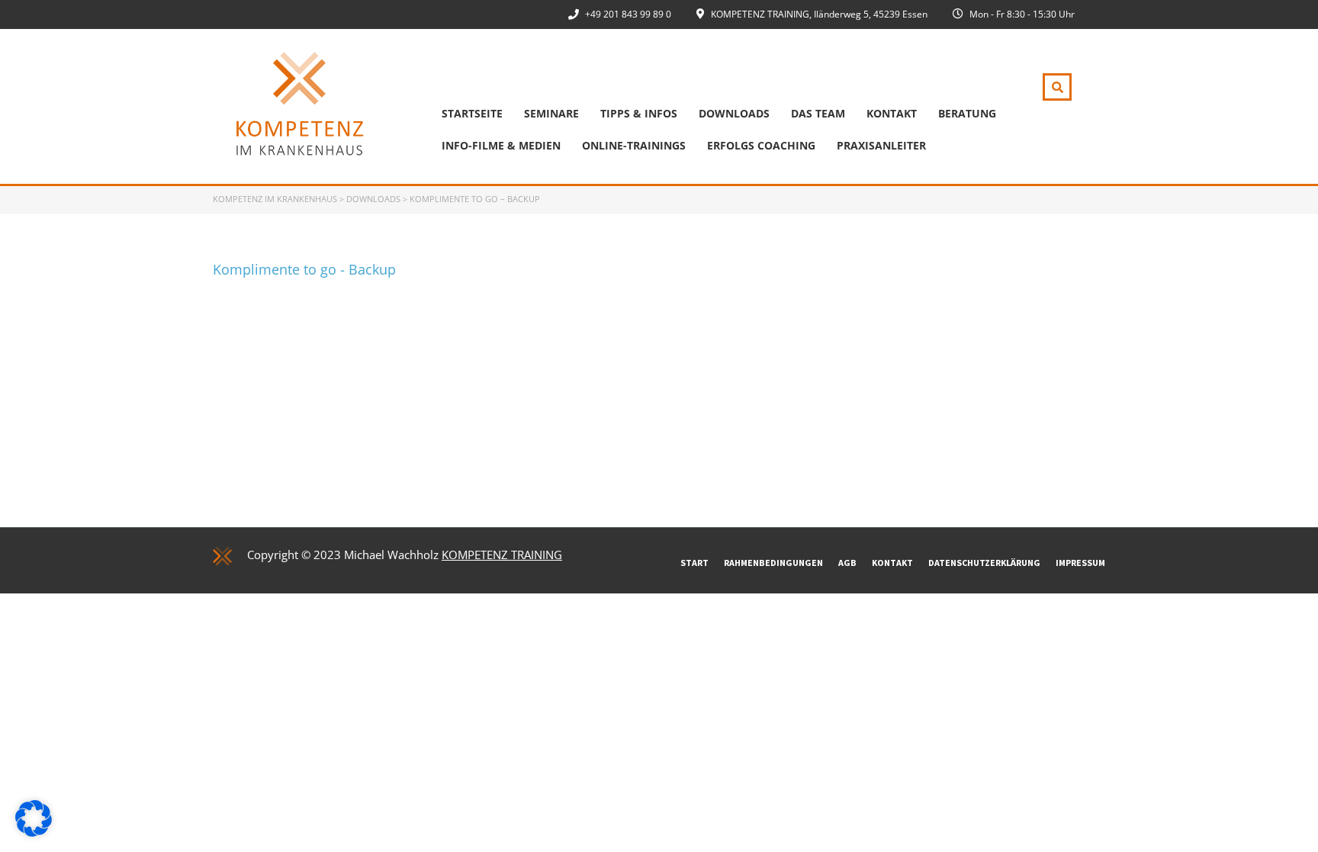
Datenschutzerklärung (984, 562)
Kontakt (891, 113)
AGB (847, 562)
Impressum (1080, 562)
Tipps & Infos (638, 113)
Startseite (472, 113)
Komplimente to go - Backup (304, 269)
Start (694, 562)
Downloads (734, 113)
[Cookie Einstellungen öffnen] (33, 832)
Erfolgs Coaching (761, 145)
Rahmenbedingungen (773, 562)
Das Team (818, 113)
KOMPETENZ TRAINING (502, 554)
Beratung (967, 113)
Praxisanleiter (881, 145)
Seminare (551, 113)
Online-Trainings (634, 145)
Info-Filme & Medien (501, 145)
